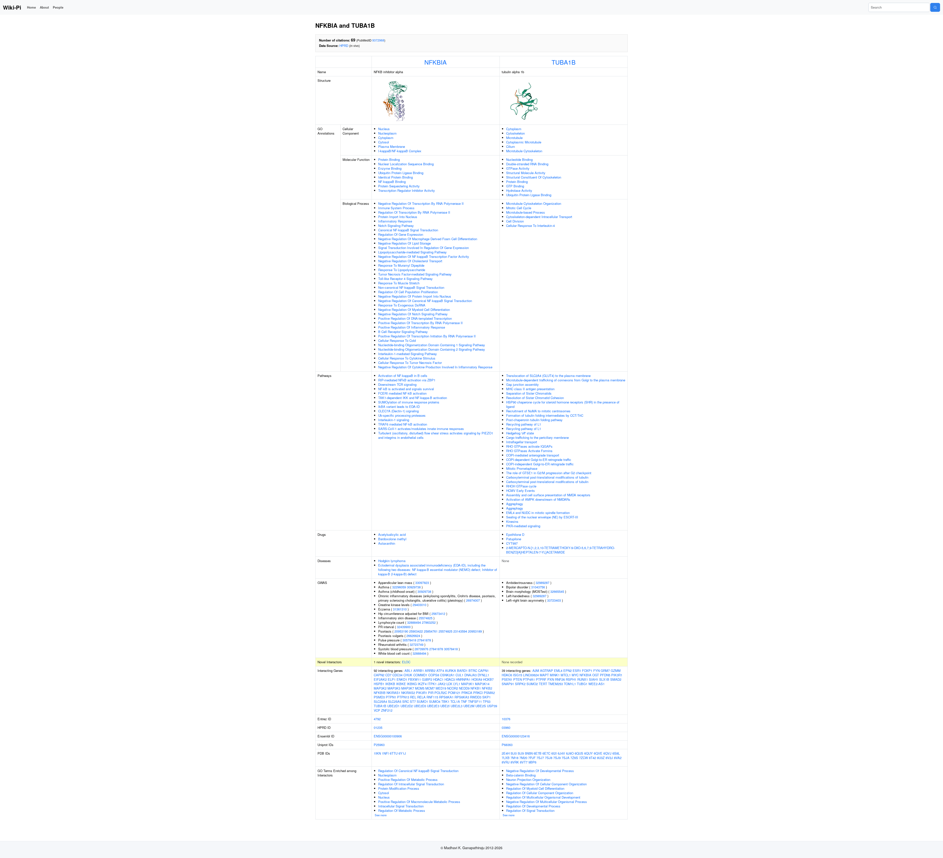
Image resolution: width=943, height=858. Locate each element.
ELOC (406, 662)
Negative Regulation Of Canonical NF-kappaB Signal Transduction (425, 300)
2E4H (506, 753)
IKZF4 (422, 683)
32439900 (404, 626)
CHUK (407, 675)
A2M (535, 670)
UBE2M (468, 706)
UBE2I (445, 706)
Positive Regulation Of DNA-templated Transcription (415, 318)
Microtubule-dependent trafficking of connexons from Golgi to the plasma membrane (565, 380)
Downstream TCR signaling (397, 384)
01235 (378, 727)
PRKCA (466, 692)
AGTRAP (546, 670)
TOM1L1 (570, 683)
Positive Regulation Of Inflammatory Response (411, 327)
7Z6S (574, 757)
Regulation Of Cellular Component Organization (539, 792)
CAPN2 (379, 675)
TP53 (486, 701)
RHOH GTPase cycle (521, 486)
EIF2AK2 (380, 679)
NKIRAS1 (393, 692)
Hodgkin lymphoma (391, 560)
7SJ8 (548, 757)
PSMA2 (489, 692)
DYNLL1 (483, 675)
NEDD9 (464, 688)
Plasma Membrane (391, 146)
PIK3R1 (421, 692)
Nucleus (384, 128)
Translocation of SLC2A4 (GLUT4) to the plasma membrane (548, 375)
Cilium (510, 146)
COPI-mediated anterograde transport (532, 455)
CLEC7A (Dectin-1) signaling (398, 411)
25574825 (425, 618)
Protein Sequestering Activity (399, 186)
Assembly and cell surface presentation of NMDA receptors (548, 495)
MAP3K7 (407, 688)
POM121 (454, 692)
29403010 (419, 604)
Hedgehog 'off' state (520, 433)
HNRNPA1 (463, 679)
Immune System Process (396, 208)
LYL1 (456, 683)
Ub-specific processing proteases (402, 415)
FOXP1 (587, 670)
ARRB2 (430, 670)
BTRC (473, 670)
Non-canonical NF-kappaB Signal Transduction (411, 287)
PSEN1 (507, 679)
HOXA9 (477, 679)
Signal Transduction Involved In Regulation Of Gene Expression (423, 247)
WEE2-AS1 (596, 683)
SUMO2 (532, 683)
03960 (506, 727)
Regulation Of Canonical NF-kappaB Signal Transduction (418, 770)
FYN (596, 670)
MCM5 (419, 688)
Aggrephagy (514, 503)
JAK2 (441, 683)
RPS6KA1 (446, 697)
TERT (543, 683)
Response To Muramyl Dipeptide (401, 265)
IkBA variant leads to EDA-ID (399, 406)
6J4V (561, 753)
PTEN (517, 679)
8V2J (609, 757)
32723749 (416, 644)
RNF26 (560, 679)
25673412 (438, 613)
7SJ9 (557, 757)
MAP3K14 (482, 683)
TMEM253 (555, 683)
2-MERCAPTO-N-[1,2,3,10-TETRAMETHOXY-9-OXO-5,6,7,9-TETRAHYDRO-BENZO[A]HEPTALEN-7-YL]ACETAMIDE (560, 549)
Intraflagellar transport (521, 442)
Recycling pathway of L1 (523, 424)
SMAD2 (615, 679)
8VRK (515, 762)
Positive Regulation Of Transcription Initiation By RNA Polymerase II (427, 336)
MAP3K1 (467, 683)
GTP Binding (515, 186)
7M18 (514, 757)
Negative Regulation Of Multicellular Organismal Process (546, 801)
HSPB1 (379, 683)
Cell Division (515, 221)
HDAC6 (507, 675)
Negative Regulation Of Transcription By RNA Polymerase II (421, 203)
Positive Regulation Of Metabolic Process (408, 779)
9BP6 (532, 762)
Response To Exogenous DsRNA (401, 305)
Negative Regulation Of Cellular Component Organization (546, 784)
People (58, 7)
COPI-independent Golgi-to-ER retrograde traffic (540, 464)
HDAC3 (449, 679)
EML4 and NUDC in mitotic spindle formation (538, 512)
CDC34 (397, 675)
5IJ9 (521, 753)
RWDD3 (475, 697)
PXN (550, 679)
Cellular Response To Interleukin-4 (530, 225)
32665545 (557, 591)
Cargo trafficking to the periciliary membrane (537, 437)
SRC (405, 701)
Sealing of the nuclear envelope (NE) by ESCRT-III (542, 517)
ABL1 (408, 670)
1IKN (377, 753)
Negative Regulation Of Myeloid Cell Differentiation (414, 309)
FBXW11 (414, 679)
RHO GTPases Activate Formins (529, 450)
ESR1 (577, 670)
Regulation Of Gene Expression (400, 234)
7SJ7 (540, 757)
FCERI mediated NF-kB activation (402, 393)
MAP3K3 (394, 688)
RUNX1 (582, 679)
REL (413, 697)
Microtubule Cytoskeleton (524, 151)
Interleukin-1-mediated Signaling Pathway (407, 353)
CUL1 (459, 675)
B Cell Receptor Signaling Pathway (403, 331)
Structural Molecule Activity (525, 172)
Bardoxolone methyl (392, 539)
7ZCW (583, 757)
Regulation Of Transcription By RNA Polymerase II (414, 212)
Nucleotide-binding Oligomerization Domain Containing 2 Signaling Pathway (431, 349)
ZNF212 (386, 710)
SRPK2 (520, 683)
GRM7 (605, 670)
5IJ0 (514, 753)
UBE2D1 (393, 706)
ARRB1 (418, 670)
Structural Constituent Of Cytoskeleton (533, 177)
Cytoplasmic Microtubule (523, 142)
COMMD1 (420, 675)
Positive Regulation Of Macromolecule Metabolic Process (419, 801)
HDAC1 (438, 679)
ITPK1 (432, 683)
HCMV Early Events (520, 490)
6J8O (570, 753)
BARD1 (462, 670)
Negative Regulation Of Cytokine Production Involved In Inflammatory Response (435, 367)
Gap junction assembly (522, 384)
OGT (595, 675)
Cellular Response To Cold (397, 340)
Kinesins (512, 521)
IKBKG (412, 683)
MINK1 (555, 675)
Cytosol (383, 142)
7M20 (523, 757)
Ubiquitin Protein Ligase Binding (400, 172)
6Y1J (402, 753)
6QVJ (607, 753)
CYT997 (512, 543)
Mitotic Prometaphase (521, 468)
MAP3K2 (380, 688)
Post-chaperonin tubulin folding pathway (534, 419)
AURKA (450, 670)
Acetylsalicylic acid (392, 534)
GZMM (616, 670)
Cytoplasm (385, 137)
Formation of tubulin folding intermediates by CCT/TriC (544, 415)
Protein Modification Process (398, 788)
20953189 (475, 631)
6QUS (579, 753)
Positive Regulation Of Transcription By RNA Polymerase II (420, 322)
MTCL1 (566, 675)
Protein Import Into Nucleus (397, 216)
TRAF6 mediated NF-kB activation (402, 424)
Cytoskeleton (515, 133)
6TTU (394, 753)
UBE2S (480, 706)
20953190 (401, 631)
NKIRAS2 (408, 692)
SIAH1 (593, 679)
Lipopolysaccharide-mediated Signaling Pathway (412, 252)
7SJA (565, 757)
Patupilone (513, 539)
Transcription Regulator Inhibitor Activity (406, 190)
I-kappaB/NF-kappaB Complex (399, 151)
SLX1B (604, 679)
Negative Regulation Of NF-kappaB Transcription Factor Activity (423, 256)
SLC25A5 (394, 701)
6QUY (588, 753)
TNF (464, 701)
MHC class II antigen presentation (530, 389)
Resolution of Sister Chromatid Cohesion (535, 397)
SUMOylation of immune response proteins (408, 402)
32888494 (414, 622)
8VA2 (618, 757)
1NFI (385, 753)
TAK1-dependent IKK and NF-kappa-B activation (412, 397)
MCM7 (430, 688)
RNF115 (432, 697)
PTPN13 (403, 697)
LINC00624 (531, 675)
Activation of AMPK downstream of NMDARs (538, 499)
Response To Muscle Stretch (398, 283)
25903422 (416, 631)
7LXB (506, 757)
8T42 (592, 757)
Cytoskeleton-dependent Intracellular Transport (539, 216)
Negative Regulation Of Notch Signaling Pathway (413, 314)
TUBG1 (582, 683)
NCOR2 (452, 688)
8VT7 (523, 762)
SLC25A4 (380, 701)
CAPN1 (483, 670)
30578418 (409, 640)
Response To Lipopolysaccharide (401, 269)
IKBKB (390, 683)
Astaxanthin (386, 543)
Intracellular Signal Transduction (401, 806)
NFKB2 (487, 688)
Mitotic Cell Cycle (518, 208)
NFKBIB (380, 692)
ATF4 (440, 670)
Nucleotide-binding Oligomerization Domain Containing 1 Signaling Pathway (431, 345)
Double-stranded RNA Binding (527, 164)
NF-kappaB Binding (392, 181)
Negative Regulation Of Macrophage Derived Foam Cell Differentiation (427, 238)
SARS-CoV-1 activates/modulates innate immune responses (421, 428)
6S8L (616, 753)
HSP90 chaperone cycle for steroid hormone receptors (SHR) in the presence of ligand (562, 404)
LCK (449, 683)
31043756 (538, 587)
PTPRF (541, 679)
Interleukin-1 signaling (393, 419)
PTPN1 (391, 697)
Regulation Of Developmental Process (533, 806)
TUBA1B (564, 61)
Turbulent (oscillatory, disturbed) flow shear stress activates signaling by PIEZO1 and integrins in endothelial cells (435, 435)
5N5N (529, 753)
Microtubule (514, 137)
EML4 (558, 670)
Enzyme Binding (390, 168)
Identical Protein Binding (395, 177)
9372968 (378, 40)
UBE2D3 (420, 706)
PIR (430, 692)
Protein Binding (389, 159)
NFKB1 (476, 688)
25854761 (431, 631)
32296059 (399, 587)
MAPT (544, 675)
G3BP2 (427, 679)
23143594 (460, 631)
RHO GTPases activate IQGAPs (529, 446)
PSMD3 (379, 697)
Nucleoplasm (387, 133)
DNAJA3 (470, 675)
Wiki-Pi (12, 7)
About (44, 7)
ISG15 (517, 675)
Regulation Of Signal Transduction (530, 810)
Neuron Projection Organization (528, 779)
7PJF (532, 757)
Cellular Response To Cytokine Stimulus (406, 358)
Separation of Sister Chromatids (529, 393)
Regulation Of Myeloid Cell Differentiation (535, 788)
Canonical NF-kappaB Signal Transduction (408, 230)
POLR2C (440, 692)
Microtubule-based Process (525, 212)
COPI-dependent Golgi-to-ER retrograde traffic (538, 459)
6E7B (537, 753)
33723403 (554, 600)
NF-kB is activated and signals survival (406, 389)
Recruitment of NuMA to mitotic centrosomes (538, 411)
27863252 (429, 622)
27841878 (424, 640)
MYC (575, 675)
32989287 (542, 582)
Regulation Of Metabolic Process (401, 810)
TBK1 (445, 701)
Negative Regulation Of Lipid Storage (404, 243)
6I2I (554, 753)
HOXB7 (488, 679)
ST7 (413, 701)
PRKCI (478, 692)
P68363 (507, 744)
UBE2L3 (456, 706)
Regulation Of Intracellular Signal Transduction (411, 784)
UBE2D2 (407, 706)
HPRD (343, 45)
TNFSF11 (475, 701)
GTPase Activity (517, 168)
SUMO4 (434, 701)
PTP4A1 (529, 679)
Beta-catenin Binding (521, 775)
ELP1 (392, 679)
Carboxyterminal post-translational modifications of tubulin (547, 477)
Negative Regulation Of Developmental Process (540, 770)
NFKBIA (435, 61)
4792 (377, 719)
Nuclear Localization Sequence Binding (406, 164)
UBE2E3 (433, 706)
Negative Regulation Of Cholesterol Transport (410, 261)
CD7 (388, 675)
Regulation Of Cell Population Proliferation (408, 292)
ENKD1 (402, 679)
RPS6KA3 (462, 697)
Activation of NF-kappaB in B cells (402, 375)
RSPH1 (571, 679)
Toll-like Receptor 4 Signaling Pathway (405, 278)
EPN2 (567, 670)
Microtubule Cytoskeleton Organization (533, 203)
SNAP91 (508, 683)
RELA (421, 697)
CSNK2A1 (447, 675)
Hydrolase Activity (519, 190)
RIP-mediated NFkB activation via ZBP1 (406, 380)
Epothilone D (515, 534)
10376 (506, 719)
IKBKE (401, 683)
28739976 (421, 649)
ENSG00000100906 (388, 736)
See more (381, 815)
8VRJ (506, 762)
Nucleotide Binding (519, 159)
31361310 (400, 609)
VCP (377, 710)
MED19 (441, 688)
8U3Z (601, 757)
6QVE (598, 753)
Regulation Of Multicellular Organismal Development (543, 797)
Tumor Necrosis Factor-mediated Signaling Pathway (415, 274)
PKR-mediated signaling (523, 526)
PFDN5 (605, 675)
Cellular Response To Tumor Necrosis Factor (410, 362)
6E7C (546, 753)
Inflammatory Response (395, 221)
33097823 (422, 582)
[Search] (935, 7)
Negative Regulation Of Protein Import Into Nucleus (414, 296)
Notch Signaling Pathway (396, 225)
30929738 (414, 587)
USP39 (492, 706)
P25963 (379, 744)
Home (31, 7)
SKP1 (486, 697)
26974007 (473, 600)
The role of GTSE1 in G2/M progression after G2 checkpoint (548, 473)
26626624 (413, 635)
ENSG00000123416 (516, 736)
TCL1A (455, 701)
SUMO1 (422, 701)
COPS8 (433, 675)
